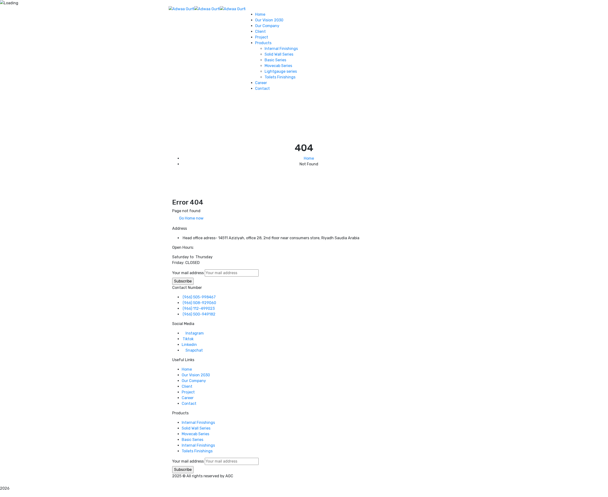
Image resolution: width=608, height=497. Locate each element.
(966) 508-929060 (199, 303)
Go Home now (191, 218)
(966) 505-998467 (199, 297)
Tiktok (188, 339)
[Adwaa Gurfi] (181, 8)
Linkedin (189, 344)
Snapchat (194, 350)
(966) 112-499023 (199, 308)
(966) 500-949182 (199, 314)
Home (309, 158)
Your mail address (188, 273)
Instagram (194, 333)
